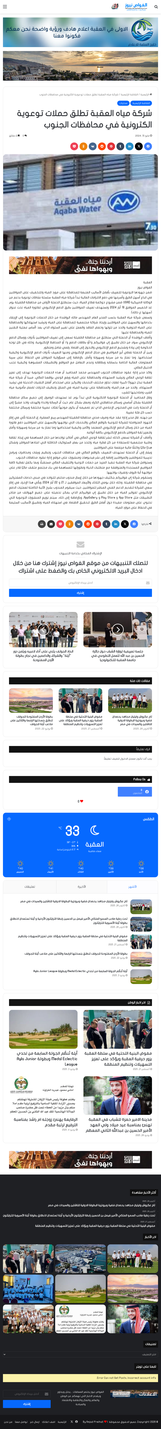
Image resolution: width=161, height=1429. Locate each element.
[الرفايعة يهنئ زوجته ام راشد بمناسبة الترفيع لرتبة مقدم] (43, 1095)
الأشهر (133, 886)
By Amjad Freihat (93, 1422)
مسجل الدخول (128, 758)
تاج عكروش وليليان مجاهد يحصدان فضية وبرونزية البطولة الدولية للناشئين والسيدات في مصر (132, 720)
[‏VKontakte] (93, 146)
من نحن (8, 1422)
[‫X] (139, 146)
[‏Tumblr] (120, 146)
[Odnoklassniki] (83, 146)
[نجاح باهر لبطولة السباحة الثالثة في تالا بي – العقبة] (28, 1319)
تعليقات (30, 886)
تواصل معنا (21, 1422)
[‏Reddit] (102, 146)
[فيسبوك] (148, 146)
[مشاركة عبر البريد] (51, 524)
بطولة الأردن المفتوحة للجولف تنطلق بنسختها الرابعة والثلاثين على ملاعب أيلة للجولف (31, 720)
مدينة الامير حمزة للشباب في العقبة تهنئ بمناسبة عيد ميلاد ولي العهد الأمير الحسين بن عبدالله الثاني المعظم (119, 1125)
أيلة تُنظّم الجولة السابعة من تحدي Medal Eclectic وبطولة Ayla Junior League (80, 971)
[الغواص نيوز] (129, 7)
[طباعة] (42, 524)
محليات (123, 103)
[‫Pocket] (74, 146)
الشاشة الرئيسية (129, 94)
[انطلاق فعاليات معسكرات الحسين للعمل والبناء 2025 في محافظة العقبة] (28, 1289)
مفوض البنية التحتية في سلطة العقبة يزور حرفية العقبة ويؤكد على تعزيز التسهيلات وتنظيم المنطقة (80, 720)
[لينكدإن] (130, 146)
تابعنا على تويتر (146, 1366)
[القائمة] (5, 8)
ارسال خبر (34, 1422)
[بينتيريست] (111, 146)
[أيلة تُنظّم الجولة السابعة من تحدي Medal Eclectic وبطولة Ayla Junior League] (141, 976)
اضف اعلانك (48, 1422)
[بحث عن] (156, 8)
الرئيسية (145, 94)
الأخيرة (82, 886)
